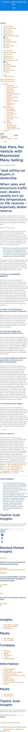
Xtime (8, 105)
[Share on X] (2, 543)
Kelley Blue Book (12, 97)
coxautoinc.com (16, 468)
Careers (6, 657)
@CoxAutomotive (13, 469)
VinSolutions (11, 104)
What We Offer (8, 107)
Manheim (9, 99)
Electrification (11, 110)
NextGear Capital (12, 100)
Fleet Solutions (12, 114)
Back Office (10, 109)
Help (5, 75)
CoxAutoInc (6, 471)
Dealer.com (10, 90)
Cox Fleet (10, 89)
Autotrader (10, 85)
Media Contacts (12, 127)
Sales (8, 120)
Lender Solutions (12, 117)
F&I (5, 429)
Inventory (10, 115)
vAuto (9, 102)
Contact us (7, 652)
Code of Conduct (9, 680)
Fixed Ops (10, 112)
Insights (6, 130)
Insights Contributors (13, 129)
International (8, 655)
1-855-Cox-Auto (9, 76)
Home (2, 138)
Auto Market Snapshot (11, 626)
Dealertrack (10, 92)
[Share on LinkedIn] (2, 536)
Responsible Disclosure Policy (13, 682)
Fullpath (9, 95)
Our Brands (3, 23)
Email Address (4, 529)
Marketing (10, 119)
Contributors (8, 628)
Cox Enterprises (9, 658)
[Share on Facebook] (2, 539)
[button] (2, 133)
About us (9, 124)
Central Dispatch (12, 87)
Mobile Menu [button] (4, 137)
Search (16, 135)
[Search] (7, 135)
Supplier (6, 684)
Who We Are (8, 122)
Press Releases (11, 125)
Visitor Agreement (10, 669)
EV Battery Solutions (13, 94)
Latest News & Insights (11, 625)
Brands (6, 84)
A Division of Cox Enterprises (10, 722)
